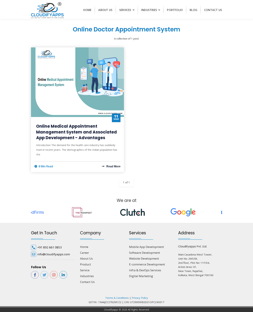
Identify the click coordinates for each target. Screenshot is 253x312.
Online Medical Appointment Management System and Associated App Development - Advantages (76, 132)
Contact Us (213, 10)
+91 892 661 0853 (49, 247)
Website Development (144, 258)
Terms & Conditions (117, 297)
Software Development (144, 253)
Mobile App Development (146, 247)
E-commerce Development (147, 264)
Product (85, 264)
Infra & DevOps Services (145, 270)
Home (87, 10)
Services (125, 10)
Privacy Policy (140, 297)
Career (84, 253)
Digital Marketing (141, 276)
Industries (149, 10)
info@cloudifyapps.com (53, 254)
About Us (105, 10)
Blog (193, 10)
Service (84, 270)
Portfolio (175, 10)
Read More (113, 166)
